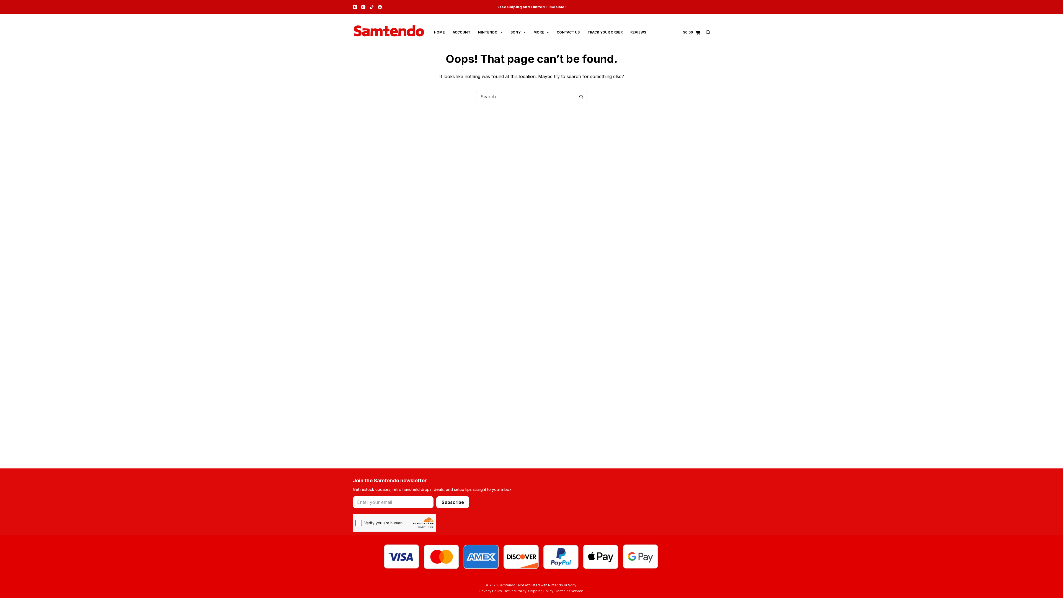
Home (439, 32)
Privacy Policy (491, 591)
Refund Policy (516, 591)
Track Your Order (605, 32)
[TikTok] (372, 7)
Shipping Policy (541, 591)
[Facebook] (380, 7)
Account (461, 32)
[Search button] (581, 96)
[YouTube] (355, 7)
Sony (515, 32)
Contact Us (568, 32)
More (538, 32)
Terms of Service (569, 591)
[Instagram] (363, 7)
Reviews (638, 32)
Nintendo (487, 32)
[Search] (708, 32)
